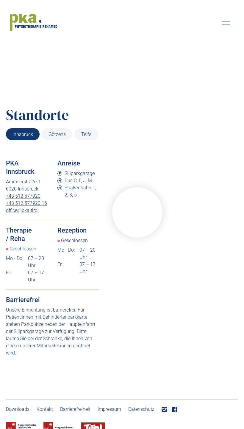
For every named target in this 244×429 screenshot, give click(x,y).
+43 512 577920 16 (26, 203)
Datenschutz (141, 409)
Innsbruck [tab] (22, 134)
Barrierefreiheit (75, 409)
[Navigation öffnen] (226, 22)
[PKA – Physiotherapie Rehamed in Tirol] (33, 22)
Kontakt (45, 409)
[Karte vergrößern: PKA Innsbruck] (137, 212)
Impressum (109, 409)
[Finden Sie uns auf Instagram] (164, 409)
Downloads (17, 409)
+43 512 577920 (23, 196)
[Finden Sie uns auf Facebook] (174, 409)
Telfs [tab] (86, 134)
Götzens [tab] (57, 134)
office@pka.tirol (22, 210)
